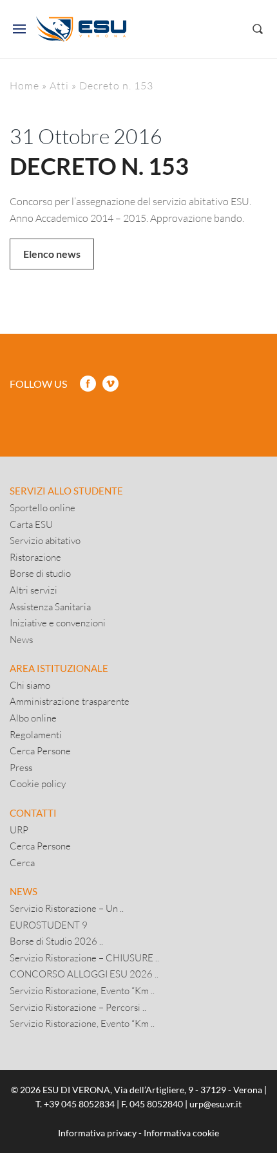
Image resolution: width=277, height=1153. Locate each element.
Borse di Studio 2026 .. (56, 941)
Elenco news (52, 254)
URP (19, 829)
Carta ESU (31, 524)
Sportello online (42, 507)
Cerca (22, 862)
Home (24, 85)
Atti (59, 85)
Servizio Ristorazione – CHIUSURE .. (84, 957)
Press (21, 767)
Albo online (33, 717)
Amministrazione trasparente (69, 701)
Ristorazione (35, 557)
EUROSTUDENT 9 (49, 925)
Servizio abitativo (45, 540)
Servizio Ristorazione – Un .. (67, 908)
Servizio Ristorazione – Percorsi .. (78, 1007)
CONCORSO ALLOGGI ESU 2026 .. (84, 973)
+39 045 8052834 (79, 1103)
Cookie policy (38, 783)
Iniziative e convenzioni (58, 622)
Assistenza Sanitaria (50, 606)
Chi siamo (30, 685)
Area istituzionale (59, 668)
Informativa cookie (181, 1132)
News (21, 639)
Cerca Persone (40, 750)
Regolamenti (36, 734)
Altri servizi (33, 589)
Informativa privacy (97, 1132)
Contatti (33, 813)
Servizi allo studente (66, 490)
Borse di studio (40, 573)
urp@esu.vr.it (215, 1103)
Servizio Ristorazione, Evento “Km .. (82, 990)
